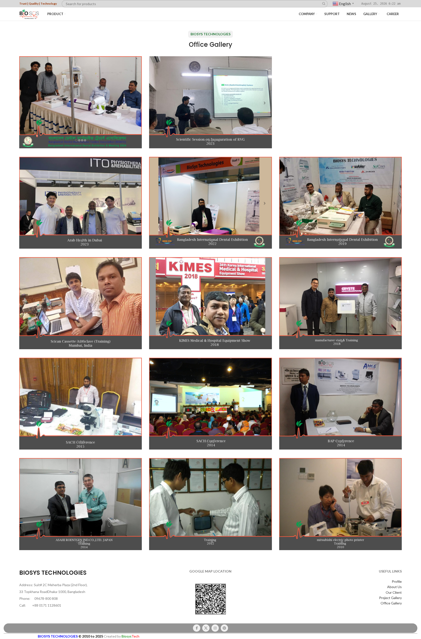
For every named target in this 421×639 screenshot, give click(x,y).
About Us (394, 587)
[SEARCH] (324, 4)
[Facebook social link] (196, 628)
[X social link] (206, 628)
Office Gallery (391, 603)
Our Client (394, 592)
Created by (121, 636)
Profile (397, 581)
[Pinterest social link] (224, 628)
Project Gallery (390, 598)
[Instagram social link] (215, 628)
